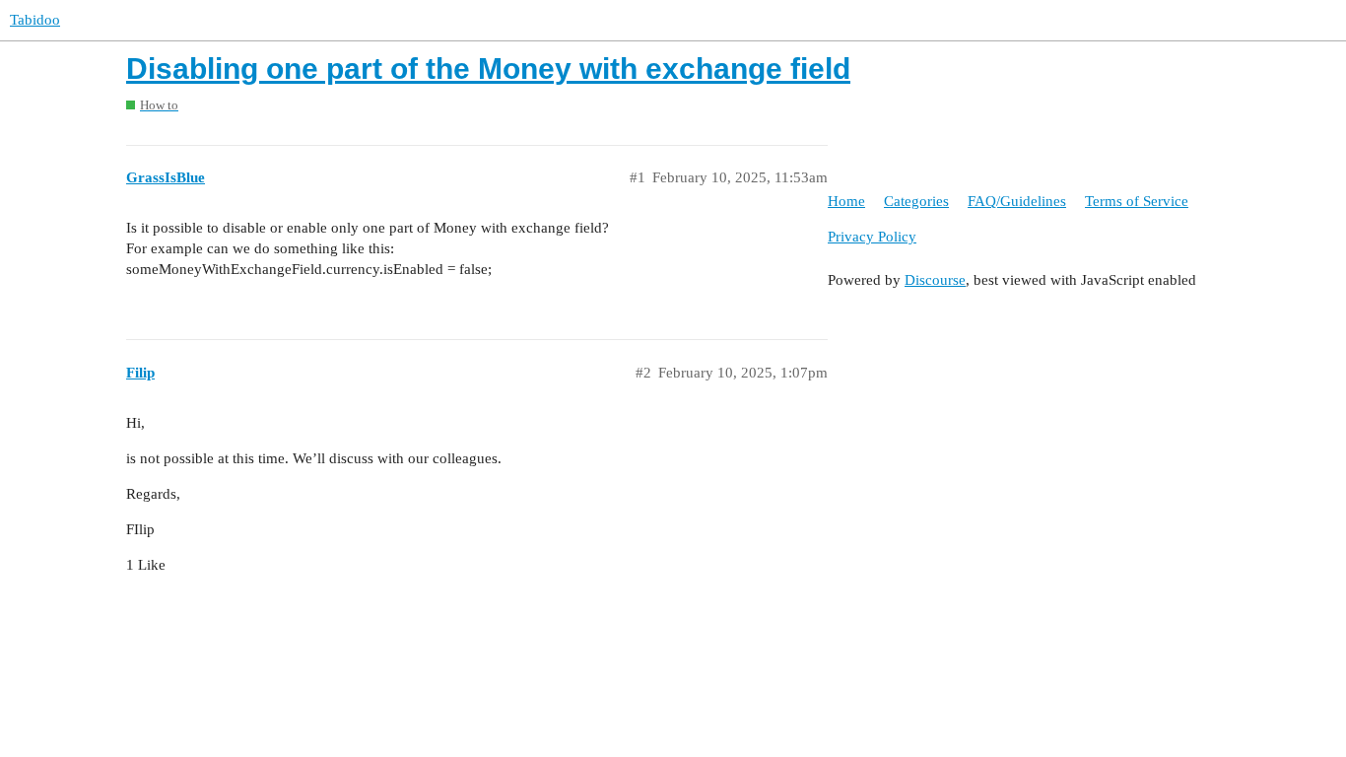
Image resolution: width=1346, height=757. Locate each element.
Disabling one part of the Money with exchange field (488, 68)
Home (846, 201)
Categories (916, 201)
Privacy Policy (872, 236)
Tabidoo (35, 20)
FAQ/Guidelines (1017, 201)
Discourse (935, 280)
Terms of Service (1136, 201)
